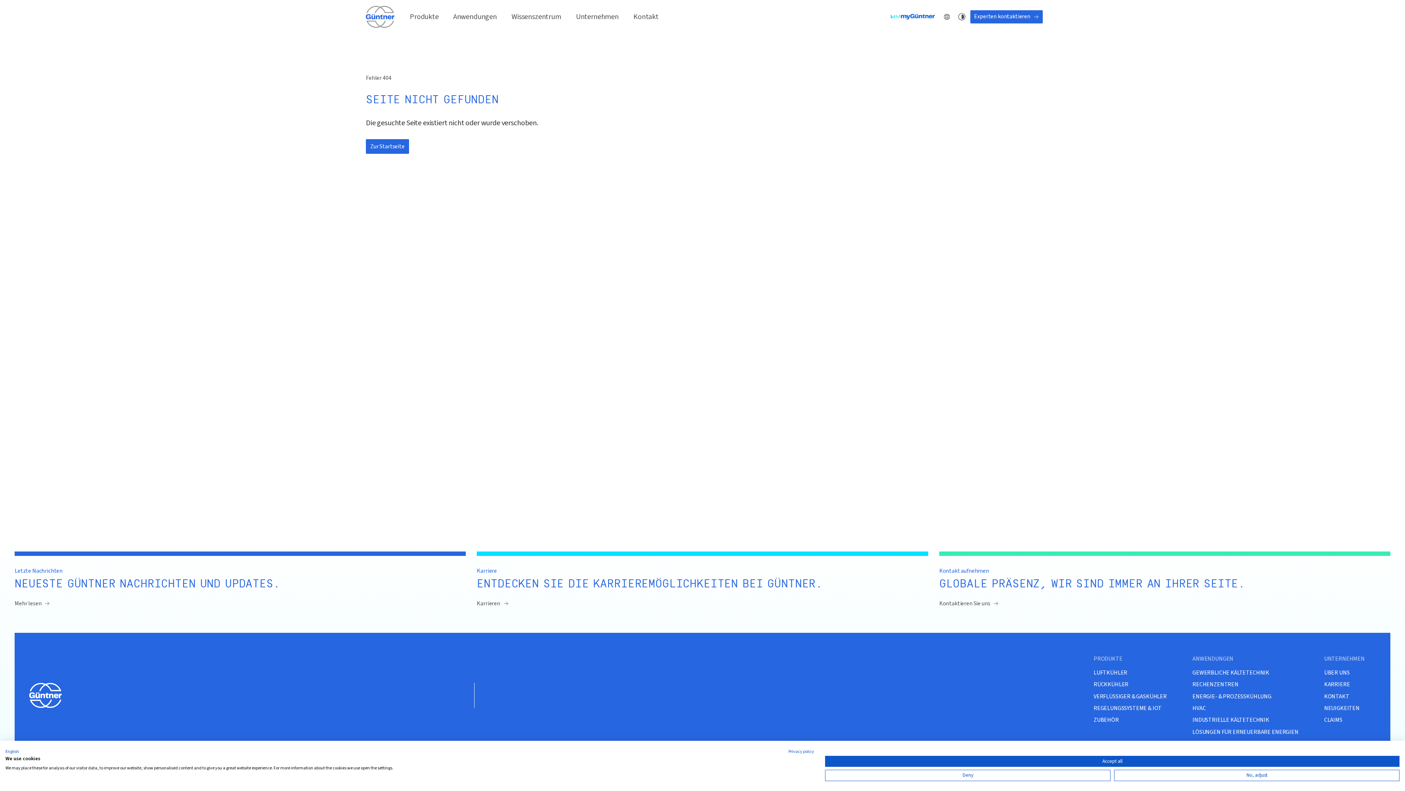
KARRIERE (1337, 684)
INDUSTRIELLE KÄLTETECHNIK (1230, 720)
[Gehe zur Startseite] (380, 16)
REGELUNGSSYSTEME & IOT (1128, 708)
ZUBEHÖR (1106, 720)
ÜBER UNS (1337, 672)
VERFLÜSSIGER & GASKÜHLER (1130, 696)
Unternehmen (597, 17)
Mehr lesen (28, 603)
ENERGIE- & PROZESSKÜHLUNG (1231, 696)
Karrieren (488, 603)
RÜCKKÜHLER (1111, 684)
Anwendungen (475, 17)
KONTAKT (1336, 696)
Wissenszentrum (536, 17)
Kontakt (646, 17)
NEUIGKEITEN (1342, 708)
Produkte (424, 17)
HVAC (1199, 708)
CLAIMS (1333, 720)
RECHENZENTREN (1215, 684)
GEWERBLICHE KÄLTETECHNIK (1230, 672)
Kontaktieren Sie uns (964, 603)
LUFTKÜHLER (1110, 672)
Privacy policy (801, 752)
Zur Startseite (387, 146)
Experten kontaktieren (1002, 16)
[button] (12, 752)
